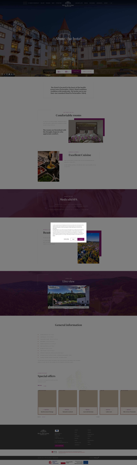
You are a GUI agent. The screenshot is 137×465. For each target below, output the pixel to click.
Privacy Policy (55, 228)
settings (54, 235)
